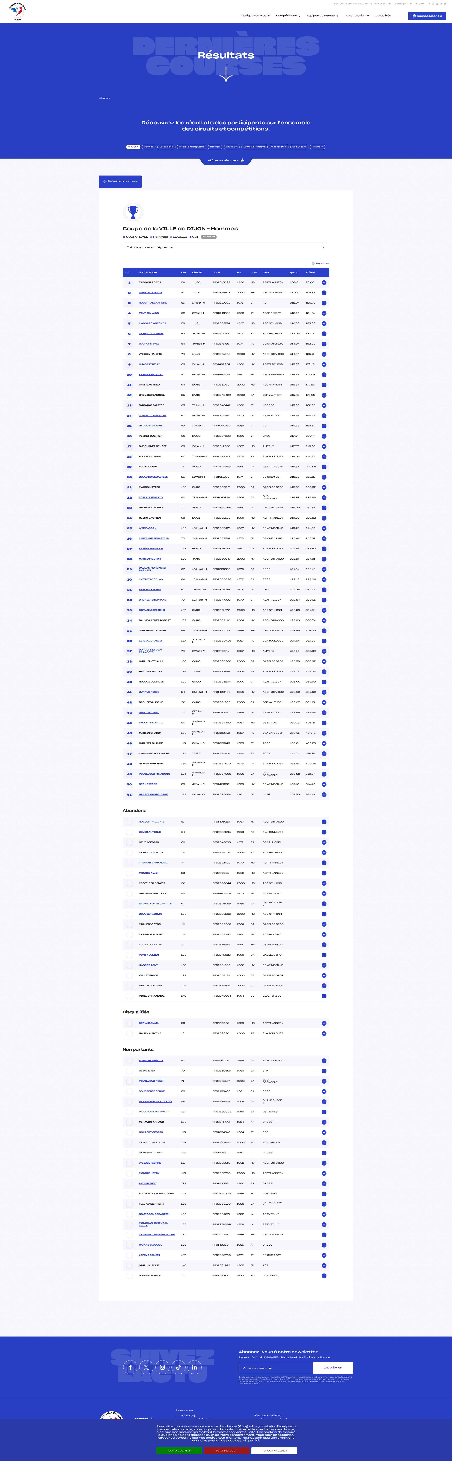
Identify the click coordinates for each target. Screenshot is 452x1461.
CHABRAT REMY (149, 364)
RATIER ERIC (147, 1184)
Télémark (317, 147)
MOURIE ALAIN (149, 873)
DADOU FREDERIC (151, 426)
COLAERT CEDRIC (151, 1132)
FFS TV (420, 4)
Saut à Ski (231, 147)
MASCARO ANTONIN (152, 323)
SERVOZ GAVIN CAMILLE (155, 904)
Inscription (333, 1368)
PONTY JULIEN (149, 955)
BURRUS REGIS (149, 692)
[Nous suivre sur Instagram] (437, 4)
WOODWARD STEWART (154, 1112)
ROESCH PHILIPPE (151, 822)
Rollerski (215, 147)
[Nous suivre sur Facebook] (429, 4)
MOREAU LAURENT (151, 334)
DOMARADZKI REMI (152, 610)
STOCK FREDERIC (151, 723)
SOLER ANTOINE (150, 832)
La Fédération (355, 16)
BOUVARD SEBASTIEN (153, 477)
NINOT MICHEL (149, 713)
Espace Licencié (429, 16)
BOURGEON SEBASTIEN (155, 1214)
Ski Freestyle (279, 147)
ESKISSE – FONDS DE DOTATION (351, 4)
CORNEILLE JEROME (152, 416)
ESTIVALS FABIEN (151, 641)
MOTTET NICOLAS (151, 579)
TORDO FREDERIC (151, 498)
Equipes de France (321, 16)
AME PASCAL (147, 528)
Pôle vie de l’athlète (267, 1416)
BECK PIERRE (148, 784)
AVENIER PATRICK (151, 1061)
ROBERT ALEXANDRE (153, 303)
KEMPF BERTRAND (151, 375)
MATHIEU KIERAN (150, 293)
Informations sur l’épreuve (150, 247)
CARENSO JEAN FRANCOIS (157, 1235)
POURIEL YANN (149, 313)
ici (258, 1383)
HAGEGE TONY (148, 965)
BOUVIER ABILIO (150, 914)
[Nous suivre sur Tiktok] (441, 4)
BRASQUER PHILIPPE (153, 795)
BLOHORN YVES (149, 344)
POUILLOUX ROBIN (152, 1081)
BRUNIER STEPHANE (152, 600)
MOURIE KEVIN (149, 1173)
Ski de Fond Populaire (191, 147)
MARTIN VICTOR (150, 559)
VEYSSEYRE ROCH (151, 549)
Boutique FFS (403, 4)
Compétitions (286, 16)
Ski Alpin (133, 147)
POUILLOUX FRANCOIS (154, 774)
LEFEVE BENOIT (149, 1255)
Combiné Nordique (254, 147)
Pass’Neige (189, 1416)
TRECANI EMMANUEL (153, 863)
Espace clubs (382, 4)
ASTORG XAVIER (150, 590)
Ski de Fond (166, 147)
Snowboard (299, 147)
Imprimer (322, 263)
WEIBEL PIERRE (150, 1163)
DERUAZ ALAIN (149, 1023)
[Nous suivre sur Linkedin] (445, 4)
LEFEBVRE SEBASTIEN (154, 539)
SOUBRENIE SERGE (152, 1091)
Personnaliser (274, 1451)
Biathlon (149, 147)
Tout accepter (179, 1451)
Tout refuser (226, 1451)
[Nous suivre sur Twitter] (433, 4)
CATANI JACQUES (150, 1245)
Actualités (383, 16)
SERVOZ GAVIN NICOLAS (155, 1102)
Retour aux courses (122, 181)
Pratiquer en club (253, 16)
